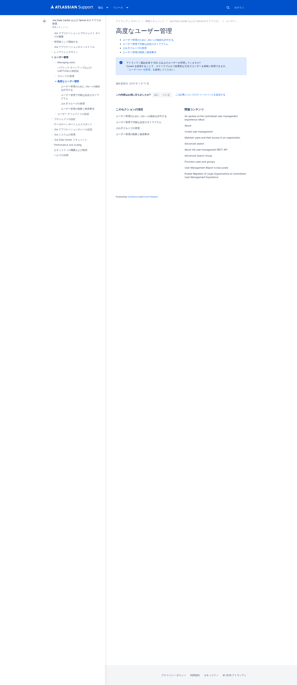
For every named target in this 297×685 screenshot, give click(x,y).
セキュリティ (211, 675)
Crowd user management (199, 131)
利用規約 (195, 675)
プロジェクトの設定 (64, 119)
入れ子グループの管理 (73, 103)
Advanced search (194, 143)
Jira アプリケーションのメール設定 (73, 129)
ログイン (239, 7)
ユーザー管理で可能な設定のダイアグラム (145, 43)
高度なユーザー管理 (68, 81)
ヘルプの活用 (61, 155)
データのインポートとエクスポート (73, 124)
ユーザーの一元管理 (139, 69)
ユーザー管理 (61, 57)
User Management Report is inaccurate (206, 167)
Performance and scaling (68, 144)
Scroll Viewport (150, 196)
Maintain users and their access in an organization (212, 137)
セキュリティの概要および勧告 (70, 149)
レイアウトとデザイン (66, 52)
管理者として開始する (66, 41)
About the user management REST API (206, 149)
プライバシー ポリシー (173, 675)
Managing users (66, 62)
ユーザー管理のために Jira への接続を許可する (148, 39)
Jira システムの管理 (64, 134)
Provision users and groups (200, 161)
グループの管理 (65, 76)
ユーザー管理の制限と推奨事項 (77, 108)
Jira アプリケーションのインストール (74, 46)
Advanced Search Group (198, 155)
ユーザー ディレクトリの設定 (73, 113)
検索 (228, 7)
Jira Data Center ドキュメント (70, 139)
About (188, 125)
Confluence (133, 196)
